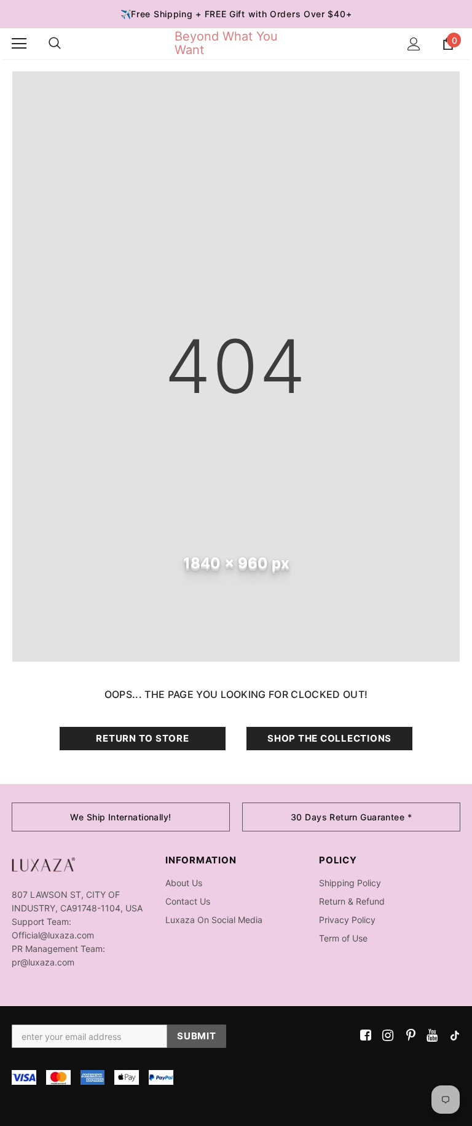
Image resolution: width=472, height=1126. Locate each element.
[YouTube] (430, 1036)
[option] (121, 817)
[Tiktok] (452, 1036)
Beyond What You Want (226, 43)
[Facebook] (363, 1036)
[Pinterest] (407, 1036)
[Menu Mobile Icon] (19, 43)
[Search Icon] (55, 44)
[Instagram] (385, 1036)
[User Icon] (413, 44)
